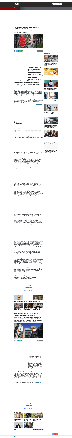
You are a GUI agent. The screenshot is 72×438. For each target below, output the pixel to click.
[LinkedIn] (18, 51)
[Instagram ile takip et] (55, 434)
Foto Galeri (22, 4)
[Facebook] (14, 51)
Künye (32, 434)
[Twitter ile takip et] (53, 434)
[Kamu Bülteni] (16, 4)
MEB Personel (38, 4)
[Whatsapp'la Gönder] (20, 51)
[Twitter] (16, 51)
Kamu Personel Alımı (46, 4)
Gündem (26, 4)
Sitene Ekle (42, 434)
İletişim (35, 434)
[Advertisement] (36, 16)
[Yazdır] (22, 51)
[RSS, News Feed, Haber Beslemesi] (57, 434)
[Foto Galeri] (57, 0)
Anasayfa (28, 434)
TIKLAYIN (30, 285)
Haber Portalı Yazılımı (18, 436)
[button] (38, 51)
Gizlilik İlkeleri (38, 434)
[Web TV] (55, 0)
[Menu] (53, 4)
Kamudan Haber (32, 4)
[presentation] (17, 8)
